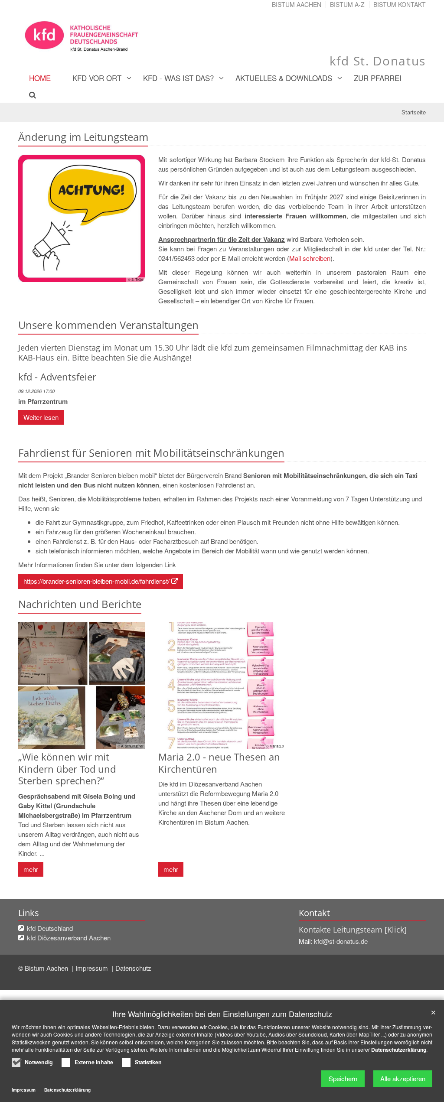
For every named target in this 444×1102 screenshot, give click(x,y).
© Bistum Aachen (44, 967)
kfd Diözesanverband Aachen (69, 937)
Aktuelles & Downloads (283, 77)
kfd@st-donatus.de (341, 941)
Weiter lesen (41, 417)
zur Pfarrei (378, 77)
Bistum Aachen (296, 4)
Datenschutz (133, 967)
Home (40, 77)
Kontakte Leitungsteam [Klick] (353, 929)
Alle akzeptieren (402, 1078)
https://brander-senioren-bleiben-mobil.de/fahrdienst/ (96, 580)
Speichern (343, 1078)
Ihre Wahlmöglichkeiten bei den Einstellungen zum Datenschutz (222, 1014)
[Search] (27, 94)
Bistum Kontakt (399, 4)
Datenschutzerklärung (398, 1049)
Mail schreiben (309, 258)
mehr (30, 869)
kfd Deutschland (50, 928)
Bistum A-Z (347, 4)
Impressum (92, 967)
